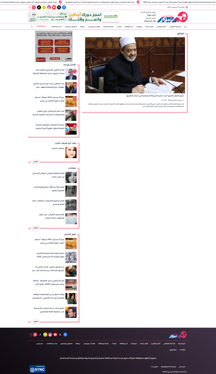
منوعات (139, 27)
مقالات (182, 350)
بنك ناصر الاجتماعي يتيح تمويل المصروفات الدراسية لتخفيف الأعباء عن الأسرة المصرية (129, 2)
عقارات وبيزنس (94, 27)
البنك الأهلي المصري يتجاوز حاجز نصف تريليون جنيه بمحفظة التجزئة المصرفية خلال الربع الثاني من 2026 (45, 2)
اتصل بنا (154, 367)
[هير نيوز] (172, 16)
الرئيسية (181, 344)
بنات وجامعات (56, 27)
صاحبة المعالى (175, 27)
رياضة (82, 27)
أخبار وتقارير (161, 27)
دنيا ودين (39, 344)
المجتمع (173, 350)
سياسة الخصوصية (168, 367)
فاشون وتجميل (71, 27)
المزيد (35, 162)
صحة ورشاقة (108, 27)
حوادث (119, 27)
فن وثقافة (129, 27)
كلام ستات (149, 27)
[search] (31, 26)
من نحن (182, 367)
